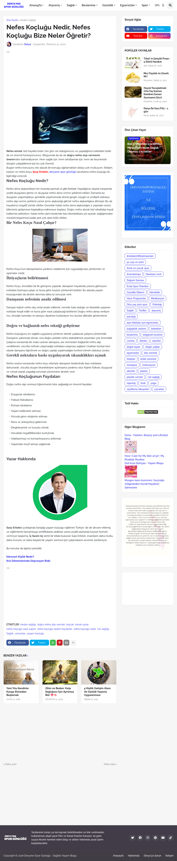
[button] (163, 5)
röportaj (131, 383)
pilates (144, 371)
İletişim (169, 855)
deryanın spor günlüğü (62, 171)
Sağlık (9, 633)
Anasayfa (118, 855)
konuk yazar (81, 624)
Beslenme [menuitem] (88, 5)
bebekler (156, 328)
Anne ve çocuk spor (138, 268)
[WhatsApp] (53, 643)
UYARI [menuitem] (159, 5)
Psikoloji (157, 304)
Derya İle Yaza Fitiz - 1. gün (156, 110)
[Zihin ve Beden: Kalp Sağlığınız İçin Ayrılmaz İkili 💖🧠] (60, 672)
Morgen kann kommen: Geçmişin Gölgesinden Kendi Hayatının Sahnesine (144, 484)
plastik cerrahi (135, 377)
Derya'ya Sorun (152, 855)
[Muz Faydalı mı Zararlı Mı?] (133, 77)
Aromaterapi (134, 274)
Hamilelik (154, 292)
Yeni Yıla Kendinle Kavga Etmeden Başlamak (17, 692)
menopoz (132, 365)
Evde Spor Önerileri (137, 286)
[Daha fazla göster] (73, 643)
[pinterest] (155, 838)
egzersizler (133, 352)
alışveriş (156, 310)
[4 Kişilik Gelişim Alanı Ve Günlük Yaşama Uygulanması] (98, 672)
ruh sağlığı (103, 629)
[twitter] (133, 838)
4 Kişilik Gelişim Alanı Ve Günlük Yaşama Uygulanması (97, 692)
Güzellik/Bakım (135, 292)
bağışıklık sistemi (136, 328)
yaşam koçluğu (35, 633)
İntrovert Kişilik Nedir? (20, 556)
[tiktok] (171, 838)
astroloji (131, 316)
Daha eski (109, 764)
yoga (153, 383)
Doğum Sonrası (135, 280)
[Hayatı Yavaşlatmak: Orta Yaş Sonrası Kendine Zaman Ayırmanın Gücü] (133, 92)
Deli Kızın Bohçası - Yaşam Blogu (144, 463)
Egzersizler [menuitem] (127, 5)
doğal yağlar (152, 346)
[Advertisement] (62, 78)
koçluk (70, 624)
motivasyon (148, 365)
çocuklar (159, 389)
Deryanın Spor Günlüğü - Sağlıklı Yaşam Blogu (50, 855)
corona (130, 340)
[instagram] (148, 838)
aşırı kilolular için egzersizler (142, 322)
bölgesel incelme (152, 334)
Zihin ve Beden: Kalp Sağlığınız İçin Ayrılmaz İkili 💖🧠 (59, 692)
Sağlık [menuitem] (71, 5)
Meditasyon (157, 298)
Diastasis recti (153, 274)
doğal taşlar (133, 346)
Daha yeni (10, 764)
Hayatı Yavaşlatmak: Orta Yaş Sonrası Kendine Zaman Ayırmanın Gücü (155, 93)
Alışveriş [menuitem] (54, 5)
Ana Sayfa (12, 20)
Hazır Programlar (136, 298)
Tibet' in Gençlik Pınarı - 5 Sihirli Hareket (157, 60)
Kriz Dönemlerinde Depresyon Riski (28, 560)
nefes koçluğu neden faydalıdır (54, 629)
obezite (131, 371)
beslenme (132, 334)
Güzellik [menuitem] (107, 5)
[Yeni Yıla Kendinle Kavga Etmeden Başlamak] (21, 672)
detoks (143, 340)
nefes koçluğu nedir (85, 629)
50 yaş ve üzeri (135, 262)
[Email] (66, 643)
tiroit (143, 383)
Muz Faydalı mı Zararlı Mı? (156, 75)
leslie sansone (148, 359)
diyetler (156, 340)
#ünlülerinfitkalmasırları (140, 256)
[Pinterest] (60, 643)
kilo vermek (150, 352)
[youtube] (163, 838)
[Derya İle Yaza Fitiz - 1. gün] (133, 112)
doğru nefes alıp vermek (51, 624)
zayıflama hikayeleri (138, 389)
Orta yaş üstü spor (137, 304)
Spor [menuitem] (145, 5)
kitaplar (131, 359)
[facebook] (140, 838)
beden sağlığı (28, 20)
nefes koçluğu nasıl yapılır (21, 629)
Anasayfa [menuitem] (35, 5)
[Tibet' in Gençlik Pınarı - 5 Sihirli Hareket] (133, 62)
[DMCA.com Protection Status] (147, 413)
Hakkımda (133, 855)
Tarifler (143, 310)
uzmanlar (20, 633)
